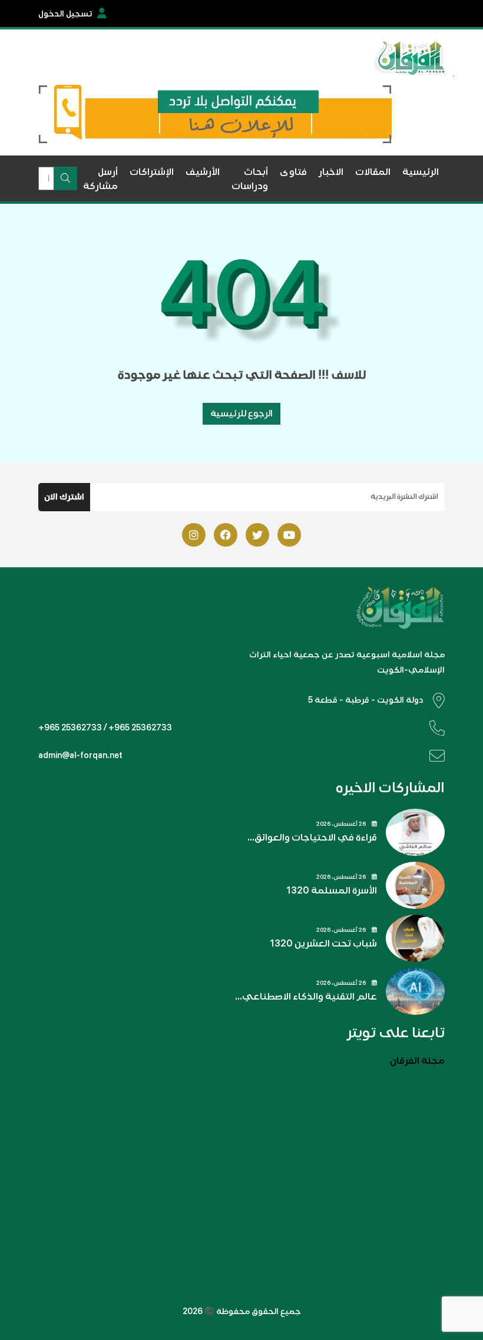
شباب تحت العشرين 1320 (323, 943)
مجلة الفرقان (417, 1061)
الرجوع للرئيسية (241, 413)
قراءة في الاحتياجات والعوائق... (312, 837)
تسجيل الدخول (65, 14)
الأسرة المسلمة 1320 (331, 890)
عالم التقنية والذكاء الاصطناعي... (306, 996)
